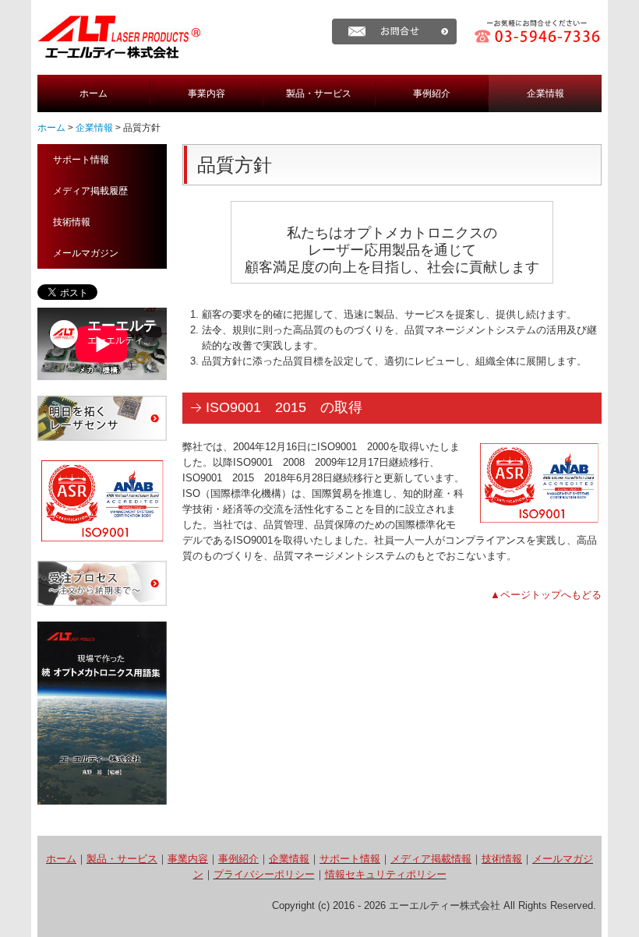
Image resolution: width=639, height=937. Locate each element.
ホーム (93, 93)
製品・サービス (318, 93)
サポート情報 (81, 159)
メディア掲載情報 (430, 859)
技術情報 (71, 222)
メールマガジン (85, 253)
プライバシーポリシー (264, 874)
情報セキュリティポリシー (386, 874)
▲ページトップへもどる (546, 595)
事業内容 (206, 93)
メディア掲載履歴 (90, 190)
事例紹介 (431, 93)
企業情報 (545, 93)
